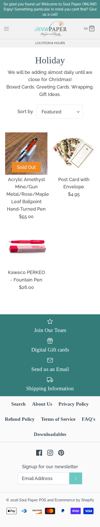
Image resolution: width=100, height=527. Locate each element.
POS (42, 500)
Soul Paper (28, 500)
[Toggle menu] (6, 28)
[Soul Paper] (50, 28)
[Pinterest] (61, 453)
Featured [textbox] (51, 111)
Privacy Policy (73, 404)
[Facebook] (39, 453)
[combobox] (60, 112)
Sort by (25, 111)
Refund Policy (20, 419)
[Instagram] (50, 453)
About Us (42, 404)
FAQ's (88, 419)
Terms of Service (58, 419)
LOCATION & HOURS (50, 43)
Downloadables (50, 434)
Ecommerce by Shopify (74, 500)
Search (18, 404)
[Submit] (75, 478)
